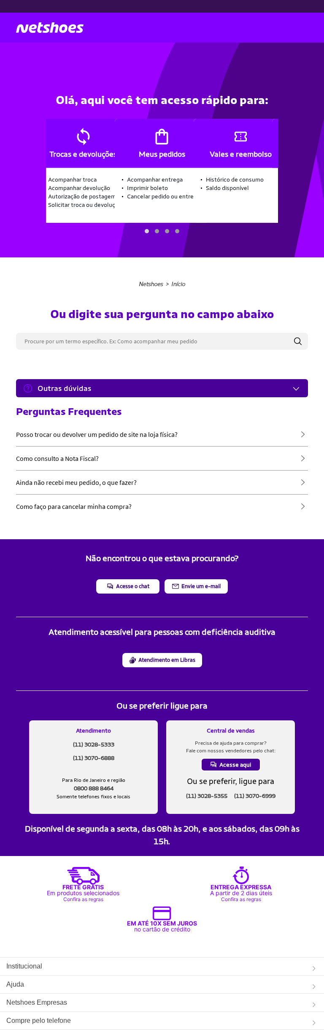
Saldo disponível (227, 188)
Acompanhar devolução (79, 188)
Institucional (24, 966)
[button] (147, 231)
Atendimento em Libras (166, 660)
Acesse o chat (132, 586)
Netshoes (151, 284)
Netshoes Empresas (36, 1002)
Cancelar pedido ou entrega (163, 196)
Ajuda (15, 984)
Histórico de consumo (235, 179)
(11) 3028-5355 (206, 795)
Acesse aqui (235, 764)
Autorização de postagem (82, 196)
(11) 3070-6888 (93, 757)
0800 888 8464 (93, 788)
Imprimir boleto (147, 188)
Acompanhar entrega (155, 179)
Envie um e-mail (201, 586)
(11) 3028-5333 (93, 744)
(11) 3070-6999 (254, 795)
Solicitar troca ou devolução (85, 204)
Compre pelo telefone (38, 1020)
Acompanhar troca (72, 179)
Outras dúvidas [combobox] (65, 388)
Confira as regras (83, 899)
